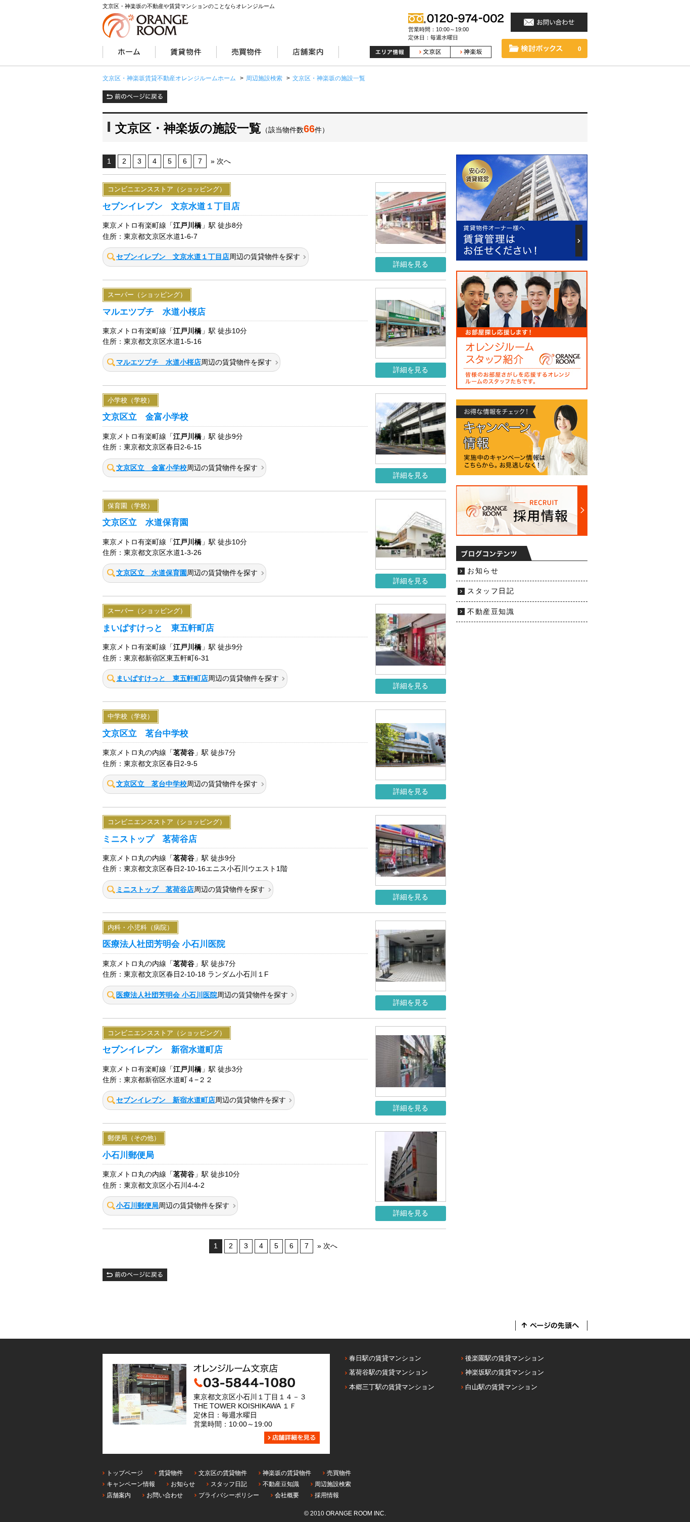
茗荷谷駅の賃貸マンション (388, 1372)
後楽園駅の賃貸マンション (504, 1358)
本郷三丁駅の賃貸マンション (391, 1387)
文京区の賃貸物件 (223, 1473)
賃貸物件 (171, 1473)
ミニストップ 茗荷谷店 (150, 839)
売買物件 (339, 1473)
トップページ (125, 1473)
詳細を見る (410, 264)
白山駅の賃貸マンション (501, 1387)
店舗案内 (119, 1495)
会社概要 (287, 1495)
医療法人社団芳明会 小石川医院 (164, 944)
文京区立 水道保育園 (145, 522)
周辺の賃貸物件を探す (208, 257)
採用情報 (327, 1495)
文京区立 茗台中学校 (145, 733)
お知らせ (483, 571)
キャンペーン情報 (131, 1484)
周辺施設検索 (333, 1484)
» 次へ (221, 161)
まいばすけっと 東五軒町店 (158, 628)
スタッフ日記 (490, 591)
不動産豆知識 (490, 612)
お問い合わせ (164, 1495)
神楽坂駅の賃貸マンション (504, 1372)
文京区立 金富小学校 (145, 417)
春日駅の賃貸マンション (385, 1358)
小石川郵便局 (128, 1155)
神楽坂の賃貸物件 (287, 1473)
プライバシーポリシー (229, 1495)
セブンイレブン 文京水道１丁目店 (171, 206)
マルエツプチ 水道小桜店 (154, 312)
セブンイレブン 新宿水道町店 (163, 1049)
